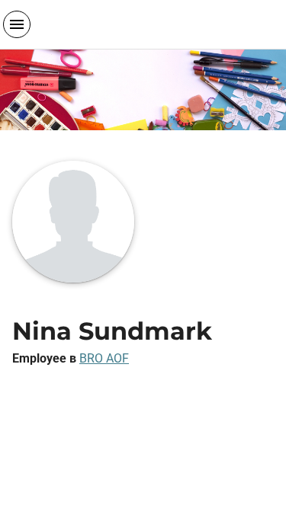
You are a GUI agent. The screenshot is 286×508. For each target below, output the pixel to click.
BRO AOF (104, 358)
